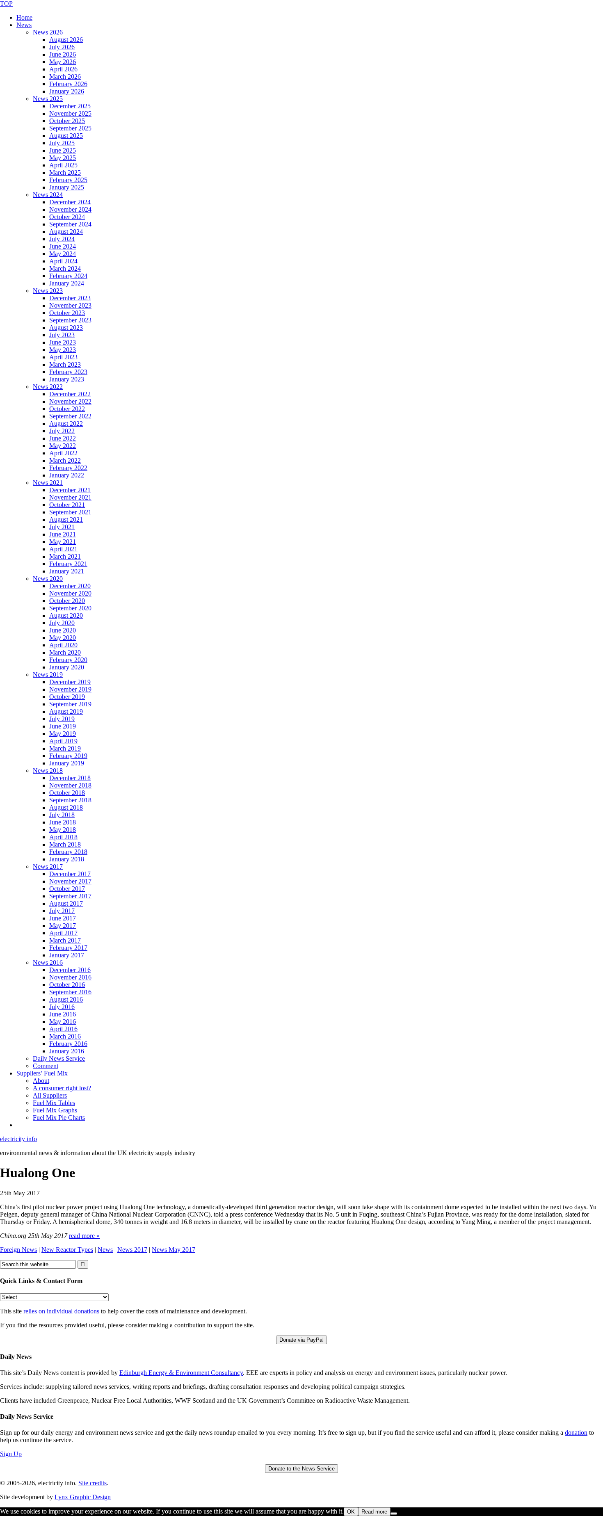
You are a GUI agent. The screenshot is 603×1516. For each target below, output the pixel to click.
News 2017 (132, 1249)
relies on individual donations (61, 1311)
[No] (394, 1513)
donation (576, 1432)
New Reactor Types (67, 1249)
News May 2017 (173, 1249)
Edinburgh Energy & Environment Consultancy (181, 1372)
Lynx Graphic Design (83, 1496)
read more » (84, 1235)
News (105, 1249)
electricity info (18, 1138)
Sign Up (11, 1453)
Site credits (92, 1482)
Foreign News (18, 1249)
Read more (374, 1512)
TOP (6, 3)
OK (351, 1512)
